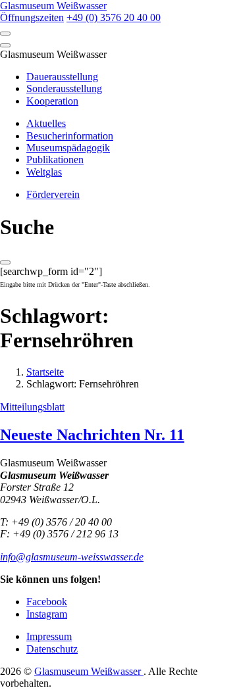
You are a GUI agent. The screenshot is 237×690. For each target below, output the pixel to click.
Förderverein (53, 194)
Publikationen (55, 159)
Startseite (45, 372)
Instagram (46, 614)
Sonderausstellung (64, 88)
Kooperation (52, 101)
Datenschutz (52, 648)
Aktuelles (46, 123)
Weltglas (44, 172)
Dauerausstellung (62, 76)
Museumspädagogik (68, 147)
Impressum (49, 636)
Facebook (46, 601)
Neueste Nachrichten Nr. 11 (92, 434)
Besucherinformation (69, 135)
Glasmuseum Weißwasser (89, 671)
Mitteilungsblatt (32, 406)
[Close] (5, 45)
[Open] (5, 34)
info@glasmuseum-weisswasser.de (72, 556)
